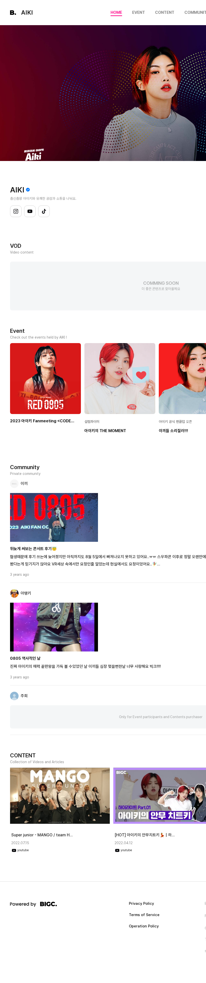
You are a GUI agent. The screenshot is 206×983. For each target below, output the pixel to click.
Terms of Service (144, 915)
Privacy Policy (141, 904)
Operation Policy (144, 926)
